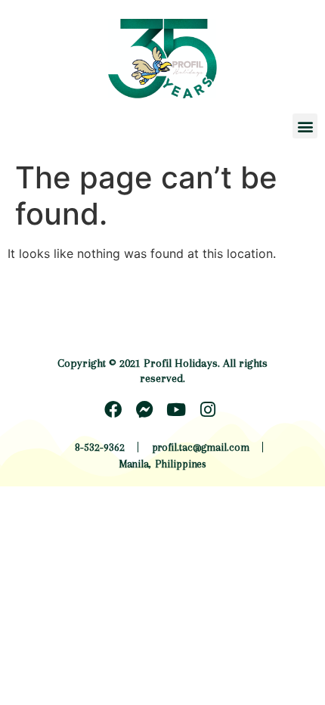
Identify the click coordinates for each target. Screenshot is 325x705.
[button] (304, 125)
